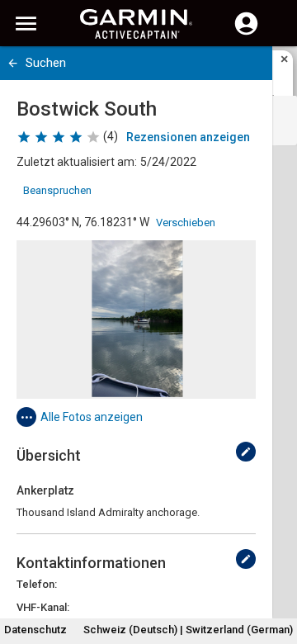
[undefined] (246, 452)
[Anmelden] (246, 33)
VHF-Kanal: (42, 607)
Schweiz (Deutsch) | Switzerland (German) (188, 629)
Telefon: (36, 584)
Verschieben (185, 222)
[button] (276, 568)
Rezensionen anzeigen (188, 137)
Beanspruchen (57, 190)
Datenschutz (35, 629)
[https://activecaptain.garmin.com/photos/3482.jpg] (136, 319)
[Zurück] (13, 63)
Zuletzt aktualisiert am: (76, 161)
